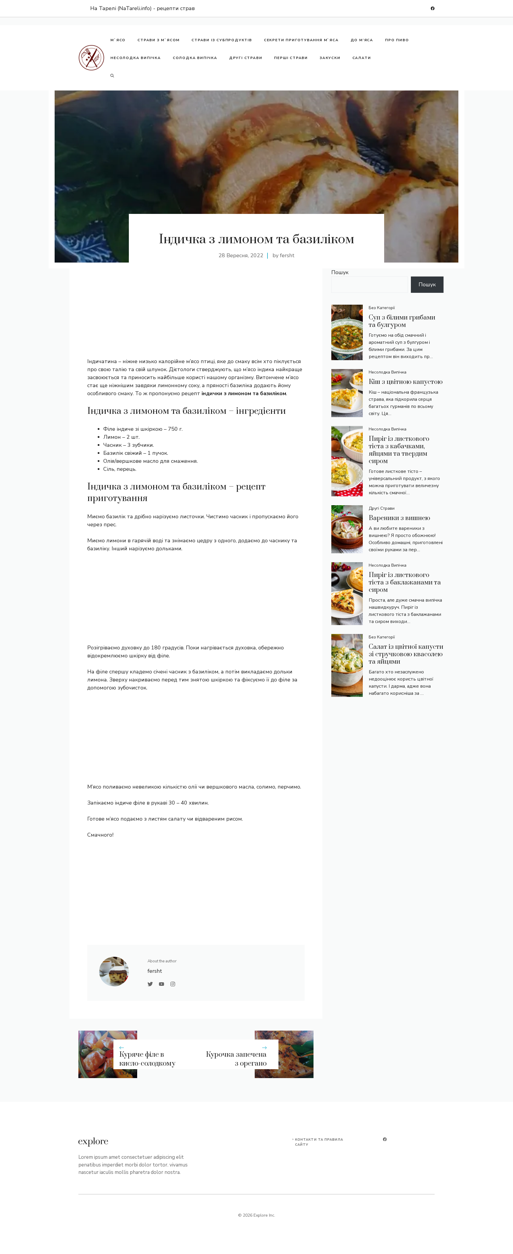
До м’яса (362, 40)
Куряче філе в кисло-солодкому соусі (147, 1063)
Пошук (340, 272)
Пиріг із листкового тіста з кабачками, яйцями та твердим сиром (399, 450)
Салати (361, 57)
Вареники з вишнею (399, 518)
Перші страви (291, 57)
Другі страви (245, 57)
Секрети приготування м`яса (301, 40)
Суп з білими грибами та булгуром (402, 321)
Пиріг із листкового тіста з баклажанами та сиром (405, 582)
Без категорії (382, 308)
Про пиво (397, 40)
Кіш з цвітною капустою (406, 382)
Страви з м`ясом (158, 40)
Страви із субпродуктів (221, 40)
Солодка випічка (195, 57)
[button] (112, 76)
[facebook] (433, 8)
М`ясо (118, 40)
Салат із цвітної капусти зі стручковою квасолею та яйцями (406, 654)
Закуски (330, 57)
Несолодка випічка (135, 57)
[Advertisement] (196, 315)
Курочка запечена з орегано (236, 1059)
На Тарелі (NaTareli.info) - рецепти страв (142, 8)
